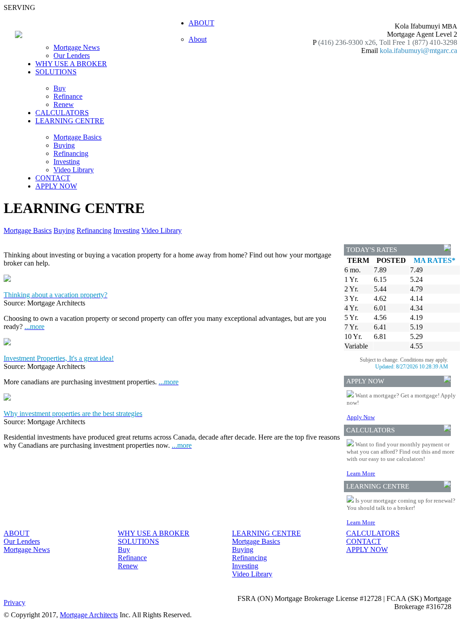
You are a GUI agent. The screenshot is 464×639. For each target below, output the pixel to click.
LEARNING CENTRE (266, 533)
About (197, 39)
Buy (59, 88)
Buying (64, 145)
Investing (66, 161)
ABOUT (16, 533)
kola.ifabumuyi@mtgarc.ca (418, 50)
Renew (63, 104)
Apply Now (361, 417)
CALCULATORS (62, 112)
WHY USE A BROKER (71, 64)
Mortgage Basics (77, 137)
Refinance (67, 96)
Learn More (361, 473)
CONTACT (52, 178)
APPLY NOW (56, 186)
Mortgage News (76, 47)
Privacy (14, 602)
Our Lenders (71, 55)
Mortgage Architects (89, 615)
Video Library (73, 170)
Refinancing (70, 153)
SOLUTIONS (138, 541)
